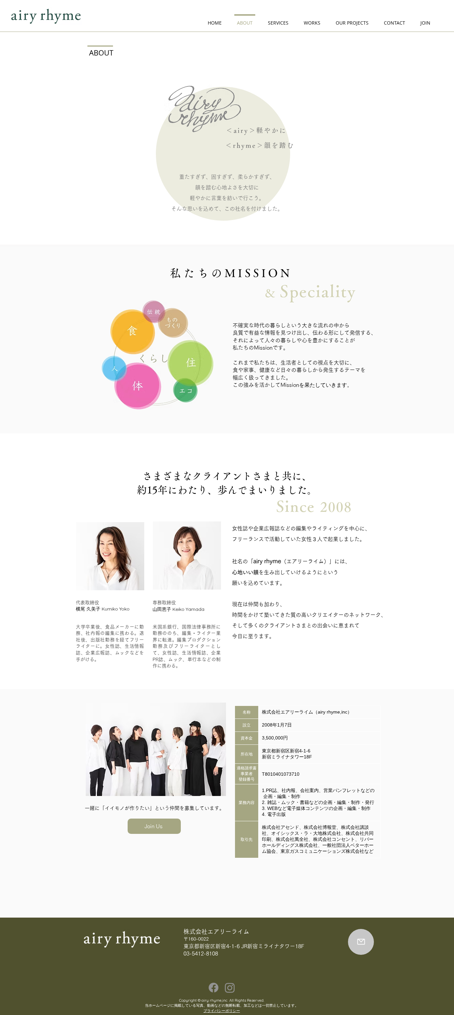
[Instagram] (229, 987)
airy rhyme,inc (214, 1000)
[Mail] (361, 942)
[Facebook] (213, 987)
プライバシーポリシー (221, 1010)
